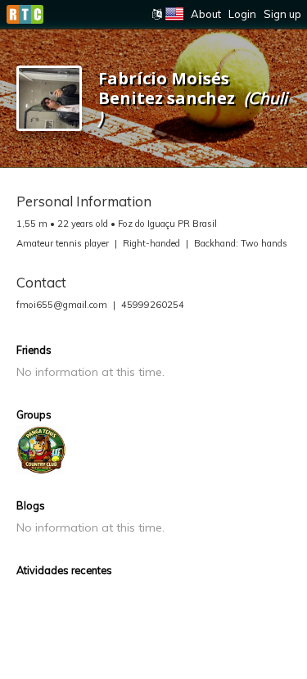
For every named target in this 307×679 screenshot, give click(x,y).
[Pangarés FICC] (40, 449)
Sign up (282, 13)
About (206, 13)
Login (242, 13)
